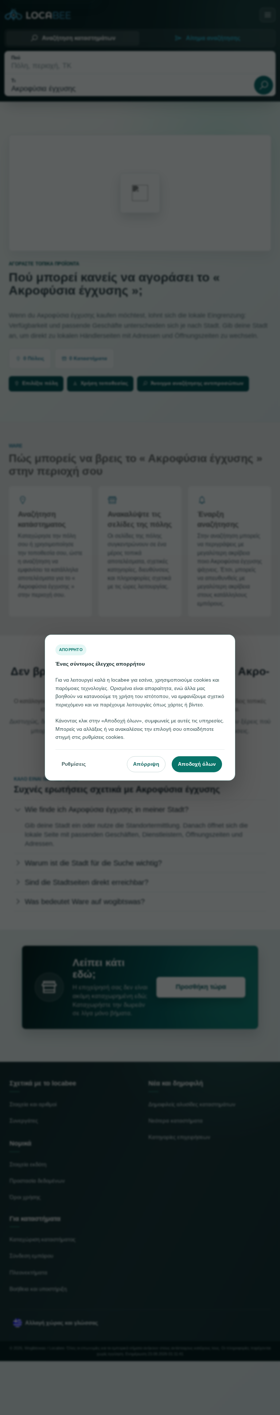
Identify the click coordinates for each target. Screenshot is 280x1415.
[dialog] (140, 708)
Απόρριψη (146, 764)
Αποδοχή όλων (197, 764)
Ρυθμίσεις (74, 764)
